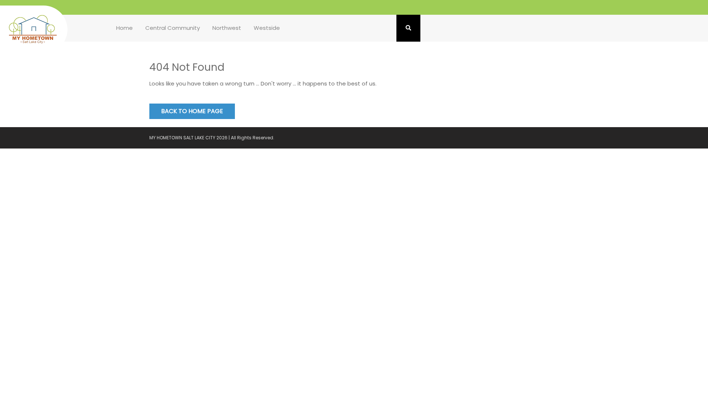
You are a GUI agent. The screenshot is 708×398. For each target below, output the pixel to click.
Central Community (172, 28)
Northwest (226, 28)
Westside (267, 28)
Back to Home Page (192, 111)
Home (124, 28)
